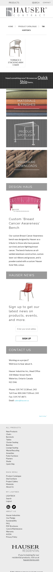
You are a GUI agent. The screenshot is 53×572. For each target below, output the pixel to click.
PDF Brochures (12, 526)
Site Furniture (11, 479)
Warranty (10, 531)
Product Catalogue (13, 476)
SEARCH (35, 3)
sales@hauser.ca (22, 400)
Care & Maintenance (14, 529)
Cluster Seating (12, 442)
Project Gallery (12, 481)
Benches (9, 445)
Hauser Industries (13, 515)
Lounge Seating (12, 448)
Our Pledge (10, 518)
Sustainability (11, 521)
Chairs (8, 434)
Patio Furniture (12, 456)
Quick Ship (10, 464)
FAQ (8, 523)
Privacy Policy (11, 537)
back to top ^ (43, 416)
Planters (9, 458)
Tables (8, 440)
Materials (10, 484)
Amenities (10, 453)
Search (8, 498)
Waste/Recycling (12, 450)
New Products (11, 431)
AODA (8, 534)
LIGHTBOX (10, 496)
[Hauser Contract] (26, 11)
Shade (8, 461)
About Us (10, 487)
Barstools (10, 437)
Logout (9, 501)
